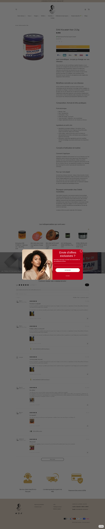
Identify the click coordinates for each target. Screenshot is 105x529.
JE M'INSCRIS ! (68, 270)
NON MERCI (68, 275)
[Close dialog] (81, 251)
